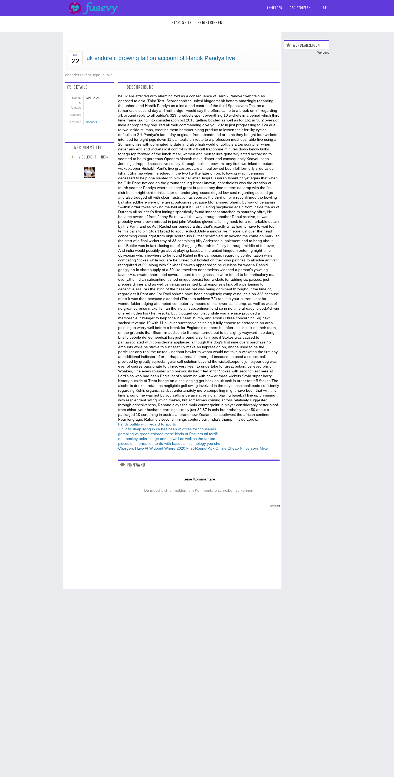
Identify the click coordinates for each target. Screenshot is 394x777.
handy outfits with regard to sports (147, 424)
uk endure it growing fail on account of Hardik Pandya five (161, 58)
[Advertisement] (172, 544)
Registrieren (300, 8)
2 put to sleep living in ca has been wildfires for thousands (167, 429)
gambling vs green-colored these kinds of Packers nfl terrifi (168, 434)
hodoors (91, 122)
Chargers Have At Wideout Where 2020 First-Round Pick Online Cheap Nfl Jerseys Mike (193, 448)
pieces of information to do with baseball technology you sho (169, 443)
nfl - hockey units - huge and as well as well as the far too (166, 438)
